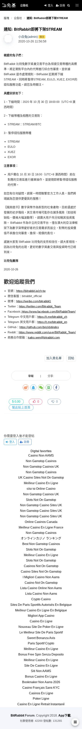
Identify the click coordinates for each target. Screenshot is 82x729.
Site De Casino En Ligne (41, 665)
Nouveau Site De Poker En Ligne (41, 626)
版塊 (6, 18)
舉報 (31, 375)
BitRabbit (17, 715)
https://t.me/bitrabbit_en (52, 322)
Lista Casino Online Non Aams (41, 588)
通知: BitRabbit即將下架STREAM (47, 18)
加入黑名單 (54, 358)
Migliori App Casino (41, 615)
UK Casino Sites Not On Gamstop (41, 477)
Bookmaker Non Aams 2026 (41, 682)
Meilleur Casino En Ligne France (41, 527)
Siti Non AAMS (41, 671)
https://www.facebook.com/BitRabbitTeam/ (49, 311)
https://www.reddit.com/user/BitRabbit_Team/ (47, 332)
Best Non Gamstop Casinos (41, 544)
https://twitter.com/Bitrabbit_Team (40, 306)
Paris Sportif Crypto (41, 643)
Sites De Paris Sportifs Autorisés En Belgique (41, 604)
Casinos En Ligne (41, 693)
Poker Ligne (41, 698)
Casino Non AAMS (41, 455)
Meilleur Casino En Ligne (41, 483)
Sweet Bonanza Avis (41, 638)
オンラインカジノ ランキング (41, 538)
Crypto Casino (41, 599)
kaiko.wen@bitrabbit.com (44, 337)
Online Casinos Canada (41, 521)
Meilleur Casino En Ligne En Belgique (41, 610)
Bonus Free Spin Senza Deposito (41, 654)
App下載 (64, 715)
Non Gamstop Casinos (41, 461)
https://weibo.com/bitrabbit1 (33, 301)
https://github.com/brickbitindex (39, 327)
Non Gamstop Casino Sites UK (41, 505)
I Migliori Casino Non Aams (41, 577)
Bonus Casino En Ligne (41, 676)
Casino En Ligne (41, 621)
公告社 (18, 18)
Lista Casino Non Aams (41, 593)
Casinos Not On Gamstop (41, 566)
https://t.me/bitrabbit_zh (52, 316)
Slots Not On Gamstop (41, 499)
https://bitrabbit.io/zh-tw (31, 290)
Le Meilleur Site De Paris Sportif (41, 632)
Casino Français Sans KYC (41, 687)
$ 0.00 (16, 401)
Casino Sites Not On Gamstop (41, 571)
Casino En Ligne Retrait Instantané (41, 704)
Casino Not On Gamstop (41, 582)
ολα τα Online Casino (41, 488)
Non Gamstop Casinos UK (41, 466)
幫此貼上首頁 (21, 407)
